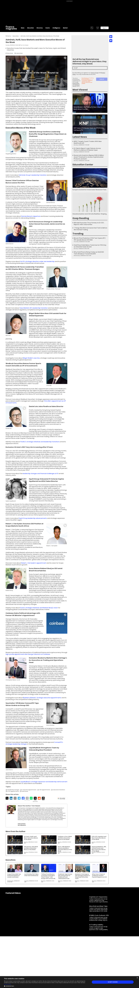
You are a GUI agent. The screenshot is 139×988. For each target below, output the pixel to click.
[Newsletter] (110, 36)
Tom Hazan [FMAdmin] (25, 45)
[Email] (15, 798)
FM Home (8, 36)
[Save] (43, 799)
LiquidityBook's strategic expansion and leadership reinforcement (43, 782)
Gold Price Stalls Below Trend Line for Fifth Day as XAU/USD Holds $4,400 (90, 246)
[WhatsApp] (31, 798)
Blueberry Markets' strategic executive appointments (42, 698)
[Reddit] (39, 798)
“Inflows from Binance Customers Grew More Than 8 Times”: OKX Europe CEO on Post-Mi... (48, 876)
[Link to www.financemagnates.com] (90, 103)
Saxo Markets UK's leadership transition (34, 308)
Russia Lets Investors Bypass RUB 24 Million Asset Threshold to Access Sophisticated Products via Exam (89, 157)
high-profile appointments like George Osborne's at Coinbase (28, 654)
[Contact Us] (110, 40)
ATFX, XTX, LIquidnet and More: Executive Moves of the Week (99, 838)
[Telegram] (19, 798)
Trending (78, 233)
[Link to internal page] (11, 809)
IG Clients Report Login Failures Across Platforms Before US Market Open (87, 149)
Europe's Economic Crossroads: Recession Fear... (90, 190)
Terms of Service (76, 85)
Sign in (105, 28)
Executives (16, 36)
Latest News (80, 136)
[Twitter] (7, 798)
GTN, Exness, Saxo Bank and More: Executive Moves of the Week (31, 848)
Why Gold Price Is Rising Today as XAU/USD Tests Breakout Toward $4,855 (89, 253)
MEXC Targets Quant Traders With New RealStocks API (88, 142)
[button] (46, 986)
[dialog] (69, 982)
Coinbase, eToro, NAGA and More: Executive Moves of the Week (65, 838)
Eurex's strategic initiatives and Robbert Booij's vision (39, 608)
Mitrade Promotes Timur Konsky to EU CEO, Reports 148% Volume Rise (89, 223)
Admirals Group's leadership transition (32, 175)
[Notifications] (97, 28)
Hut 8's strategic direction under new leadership (37, 261)
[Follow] (35, 799)
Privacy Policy (76, 83)
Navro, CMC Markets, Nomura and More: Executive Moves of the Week (65, 849)
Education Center (83, 164)
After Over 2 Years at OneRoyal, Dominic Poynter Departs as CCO (99, 875)
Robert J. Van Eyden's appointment (33, 563)
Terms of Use (94, 73)
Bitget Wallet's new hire (31, 358)
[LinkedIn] (11, 798)
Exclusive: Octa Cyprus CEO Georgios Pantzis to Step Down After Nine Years (82, 876)
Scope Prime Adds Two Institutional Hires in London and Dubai (14, 875)
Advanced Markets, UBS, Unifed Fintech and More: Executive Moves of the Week (99, 849)
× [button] (137, 977)
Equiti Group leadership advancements (33, 518)
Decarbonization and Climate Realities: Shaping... (90, 214)
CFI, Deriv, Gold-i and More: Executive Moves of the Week (31, 838)
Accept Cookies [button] (113, 982)
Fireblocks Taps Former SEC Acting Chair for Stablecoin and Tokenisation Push (65, 876)
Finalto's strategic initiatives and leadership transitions (40, 442)
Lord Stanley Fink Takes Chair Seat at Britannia (31, 874)
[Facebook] (23, 798)
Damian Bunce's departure (30, 216)
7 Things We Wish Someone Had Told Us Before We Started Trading (90, 229)
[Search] (92, 28)
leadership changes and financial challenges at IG (40, 473)
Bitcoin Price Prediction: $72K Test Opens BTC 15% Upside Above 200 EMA (90, 239)
